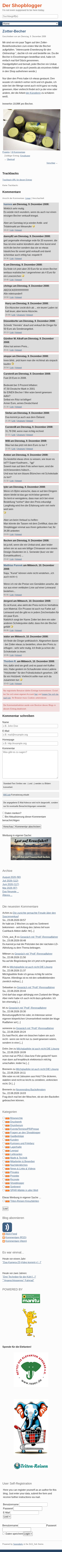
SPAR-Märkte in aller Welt (24, 1190)
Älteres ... (7, 895)
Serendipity (18, 1544)
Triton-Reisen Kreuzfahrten (24, 1201)
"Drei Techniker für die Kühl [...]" (19, 1277)
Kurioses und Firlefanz (22, 1143)
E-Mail (5, 731)
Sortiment (15, 1186)
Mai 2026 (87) (9, 888)
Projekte (6, 152)
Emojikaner (25, 156)
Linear (28, 198)
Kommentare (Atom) (16, 1241)
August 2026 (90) (11, 877)
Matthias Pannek (13, 565)
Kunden (14, 1139)
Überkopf (11, 159)
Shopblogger (17, 1183)
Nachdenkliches (19, 1165)
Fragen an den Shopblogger (25, 1132)
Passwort (8, 1508)
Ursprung (21, 315)
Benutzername (11, 1504)
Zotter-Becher (14, 31)
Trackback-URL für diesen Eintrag (17, 180)
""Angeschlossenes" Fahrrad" (18, 1280)
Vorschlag (50, 163)
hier (36, 694)
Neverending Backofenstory (31, 1089)
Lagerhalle (16, 1147)
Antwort (18, 230)
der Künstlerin (33, 93)
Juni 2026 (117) (10, 884)
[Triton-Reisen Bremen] (31, 848)
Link (12, 230)
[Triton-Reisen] (31, 1466)
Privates (14, 1172)
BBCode (7, 795)
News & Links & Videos (22, 1168)
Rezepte (14, 1179)
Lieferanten (16, 1154)
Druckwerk (16, 1121)
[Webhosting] (31, 1298)
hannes (8, 204)
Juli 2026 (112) (10, 880)
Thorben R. (10, 661)
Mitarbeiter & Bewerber (22, 1161)
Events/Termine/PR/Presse (24, 1129)
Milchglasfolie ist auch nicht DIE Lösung (31, 967)
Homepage (8, 739)
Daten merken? (13, 813)
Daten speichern (14, 1533)
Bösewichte (16, 1118)
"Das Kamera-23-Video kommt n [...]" (21, 1262)
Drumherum (16, 1125)
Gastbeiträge (17, 1136)
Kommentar (8, 748)
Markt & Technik (18, 1158)
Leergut (14, 1150)
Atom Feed (11, 1234)
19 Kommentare (18, 152)
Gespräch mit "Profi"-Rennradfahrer (39, 937)
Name (5, 722)
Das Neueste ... (10, 891)
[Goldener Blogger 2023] (31, 1323)
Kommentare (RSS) (15, 1237)
